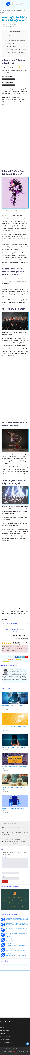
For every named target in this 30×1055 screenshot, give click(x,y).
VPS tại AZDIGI (20, 1048)
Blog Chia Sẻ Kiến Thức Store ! (15, 897)
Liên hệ (2, 1027)
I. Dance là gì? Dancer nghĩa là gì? (12, 35)
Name (3, 871)
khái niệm (18, 659)
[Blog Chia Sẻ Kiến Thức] (15, 4)
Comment (4, 857)
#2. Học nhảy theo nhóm (11, 46)
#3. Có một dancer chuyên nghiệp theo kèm (15, 49)
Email (3, 876)
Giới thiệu (2, 1024)
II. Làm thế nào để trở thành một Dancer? (14, 38)
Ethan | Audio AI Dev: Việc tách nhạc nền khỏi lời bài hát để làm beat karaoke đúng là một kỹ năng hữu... (17, 925)
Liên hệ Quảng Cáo (5, 1036)
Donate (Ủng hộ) (4, 1033)
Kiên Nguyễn (6, 24)
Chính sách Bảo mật (5, 1039)
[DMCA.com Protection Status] (9, 1042)
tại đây (12, 844)
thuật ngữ (6, 661)
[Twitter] (15, 1050)
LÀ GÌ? (3, 10)
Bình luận (14, 24)
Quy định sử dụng (4, 1030)
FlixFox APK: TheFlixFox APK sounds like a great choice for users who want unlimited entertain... (16, 935)
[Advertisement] (15, 122)
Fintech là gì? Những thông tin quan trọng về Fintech (14, 747)
